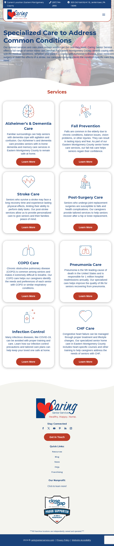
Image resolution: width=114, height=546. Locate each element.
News (57, 462)
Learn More (28, 161)
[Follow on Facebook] (43, 428)
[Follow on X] (48, 428)
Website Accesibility (81, 540)
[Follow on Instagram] (71, 428)
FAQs (57, 467)
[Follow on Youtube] (54, 428)
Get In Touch (57, 437)
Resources (57, 452)
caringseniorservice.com (42, 540)
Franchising (57, 472)
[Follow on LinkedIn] (65, 428)
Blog (57, 457)
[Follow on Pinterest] (60, 428)
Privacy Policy (63, 540)
